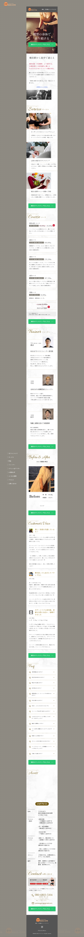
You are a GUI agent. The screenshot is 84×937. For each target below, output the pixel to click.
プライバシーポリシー (42, 930)
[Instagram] (42, 927)
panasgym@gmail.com (43, 903)
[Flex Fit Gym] (33, 9)
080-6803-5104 (43, 894)
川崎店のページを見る (42, 87)
